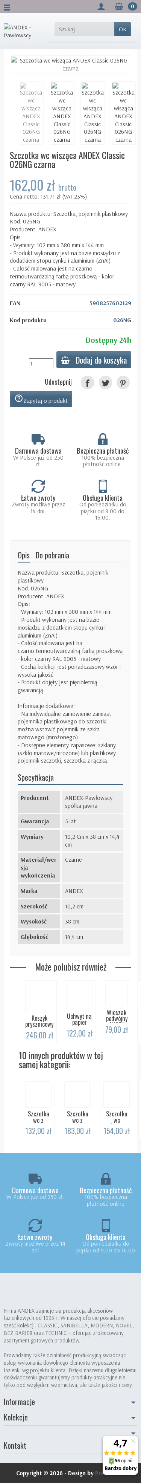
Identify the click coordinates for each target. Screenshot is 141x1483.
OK (123, 29)
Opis (24, 555)
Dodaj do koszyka (101, 359)
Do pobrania (52, 555)
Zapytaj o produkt (41, 399)
